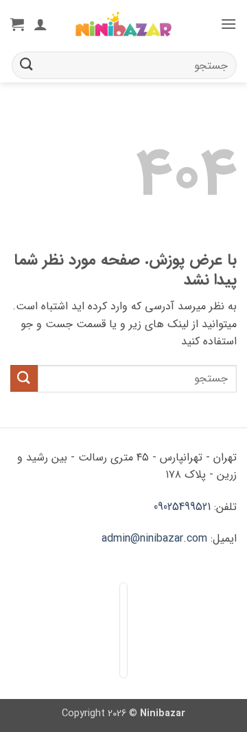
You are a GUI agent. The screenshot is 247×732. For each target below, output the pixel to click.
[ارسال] (26, 65)
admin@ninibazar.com (154, 538)
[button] (228, 24)
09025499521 (182, 506)
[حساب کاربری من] (40, 24)
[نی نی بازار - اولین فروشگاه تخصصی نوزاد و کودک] (123, 24)
